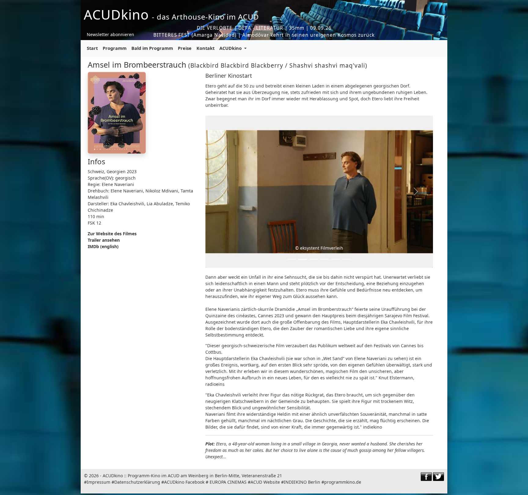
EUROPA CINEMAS (228, 482)
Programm (115, 48)
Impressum (98, 482)
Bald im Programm (152, 48)
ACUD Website (265, 482)
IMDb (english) (103, 246)
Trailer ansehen (104, 240)
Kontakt (205, 48)
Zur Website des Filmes (112, 233)
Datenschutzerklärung (137, 482)
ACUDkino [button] (231, 48)
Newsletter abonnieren (110, 34)
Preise (185, 48)
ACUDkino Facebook (184, 482)
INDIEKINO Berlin (302, 482)
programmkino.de (342, 482)
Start (92, 48)
